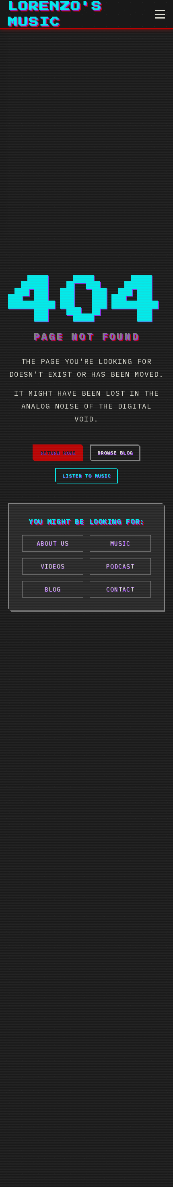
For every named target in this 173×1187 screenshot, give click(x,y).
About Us (53, 543)
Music (120, 543)
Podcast (120, 566)
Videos (53, 566)
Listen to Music (86, 476)
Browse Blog (115, 453)
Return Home (58, 453)
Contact (120, 589)
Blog (53, 589)
